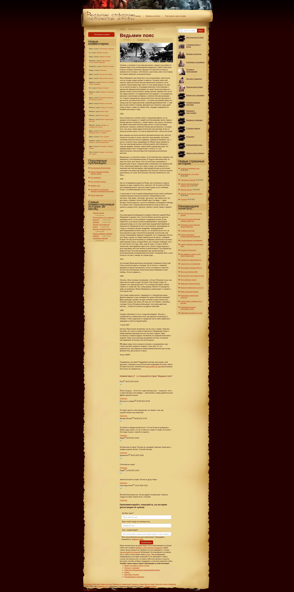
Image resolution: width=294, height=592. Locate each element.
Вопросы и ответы (153, 16)
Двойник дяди (95, 186)
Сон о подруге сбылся (98, 181)
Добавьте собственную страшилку (149, 548)
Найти (200, 31)
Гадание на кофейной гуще (190, 168)
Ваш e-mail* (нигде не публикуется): (136, 522)
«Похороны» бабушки (106, 49)
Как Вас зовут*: (128, 513)
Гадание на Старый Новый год (191, 260)
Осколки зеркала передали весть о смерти (100, 132)
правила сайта (137, 539)
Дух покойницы (95, 177)
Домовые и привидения (121, 584)
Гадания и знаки (137, 584)
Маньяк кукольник (105, 103)
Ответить (123, 398)
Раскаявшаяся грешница (134, 577)
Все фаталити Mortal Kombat (100, 168)
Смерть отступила (107, 107)
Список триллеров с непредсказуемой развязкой (190, 235)
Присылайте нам (90, 590)
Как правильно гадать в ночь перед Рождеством (191, 255)
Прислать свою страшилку (165, 584)
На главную (87, 584)
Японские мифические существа (192, 288)
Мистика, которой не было (102, 229)
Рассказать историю (101, 34)
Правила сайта (150, 586)
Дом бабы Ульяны (131, 574)
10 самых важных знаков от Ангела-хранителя (101, 141)
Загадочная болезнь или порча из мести (101, 98)
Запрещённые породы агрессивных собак (188, 308)
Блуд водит (105, 115)
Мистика (96, 584)
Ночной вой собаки (105, 74)
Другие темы (149, 584)
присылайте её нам (153, 367)
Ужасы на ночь (106, 584)
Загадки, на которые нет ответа (99, 126)
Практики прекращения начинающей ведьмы (142, 570)
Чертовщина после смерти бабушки (99, 61)
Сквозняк (103, 70)
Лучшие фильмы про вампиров (191, 240)
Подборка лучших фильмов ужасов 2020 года (190, 226)
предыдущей (125, 552)
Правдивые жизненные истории (191, 313)
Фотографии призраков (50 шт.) (191, 268)
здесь (148, 554)
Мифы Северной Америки (189, 292)
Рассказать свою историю (175, 16)
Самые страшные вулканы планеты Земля (99, 173)
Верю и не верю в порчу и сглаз (136, 566)
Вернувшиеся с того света (190, 174)
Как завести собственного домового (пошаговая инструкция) (102, 190)
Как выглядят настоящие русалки (192, 276)
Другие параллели (96, 195)
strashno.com (103, 586)
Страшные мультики (188, 230)
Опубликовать (146, 542)
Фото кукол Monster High (189, 272)
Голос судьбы (104, 136)
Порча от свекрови (131, 568)
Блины (127, 572)
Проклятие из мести (106, 78)
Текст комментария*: (130, 530)
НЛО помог (105, 111)
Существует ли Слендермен (190, 264)
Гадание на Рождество (188, 250)
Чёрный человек (102, 52)
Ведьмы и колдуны (135, 29)
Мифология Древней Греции (190, 284)
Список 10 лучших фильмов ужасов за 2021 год (190, 220)
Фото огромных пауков (188, 280)
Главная (137, 16)
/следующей (135, 552)
